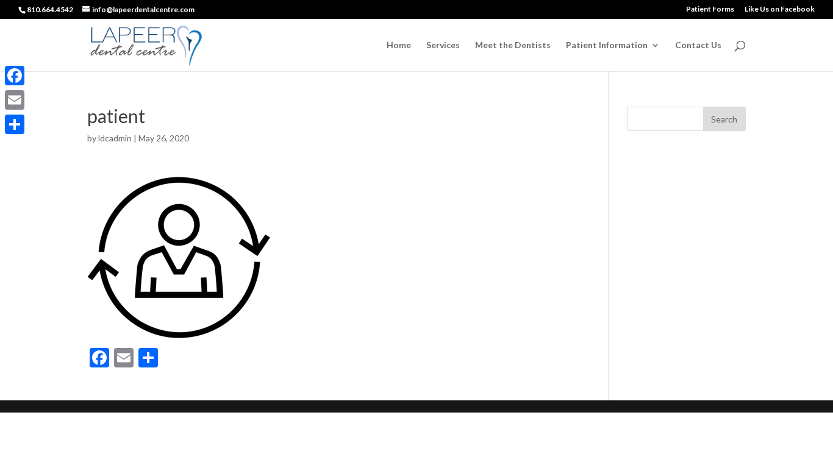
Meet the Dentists (513, 45)
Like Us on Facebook (780, 9)
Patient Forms (710, 9)
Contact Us (698, 45)
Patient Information (607, 45)
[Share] (14, 124)
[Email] (14, 100)
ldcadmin (115, 138)
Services (443, 45)
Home (399, 45)
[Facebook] (14, 75)
